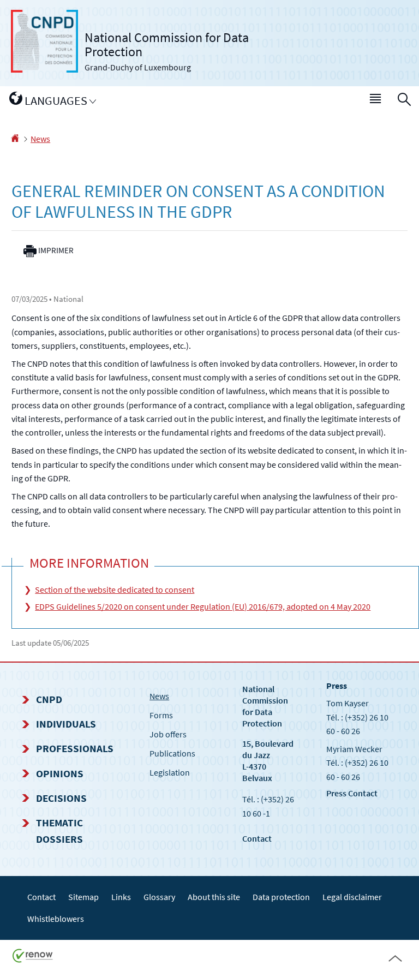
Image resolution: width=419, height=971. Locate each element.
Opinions (59, 773)
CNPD (49, 699)
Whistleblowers (55, 918)
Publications (172, 753)
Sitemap (83, 896)
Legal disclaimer (352, 896)
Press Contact (352, 793)
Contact (257, 838)
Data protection (281, 896)
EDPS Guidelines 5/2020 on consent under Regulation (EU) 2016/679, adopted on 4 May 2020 (202, 606)
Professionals (74, 748)
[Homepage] (15, 138)
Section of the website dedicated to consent (114, 589)
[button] (376, 101)
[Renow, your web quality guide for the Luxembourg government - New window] (32, 954)
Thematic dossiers (59, 830)
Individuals (66, 723)
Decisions (61, 798)
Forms (161, 715)
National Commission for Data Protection (265, 706)
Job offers (168, 734)
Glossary (159, 896)
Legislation (169, 772)
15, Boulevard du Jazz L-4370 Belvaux (268, 760)
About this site (214, 896)
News (40, 138)
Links (121, 896)
